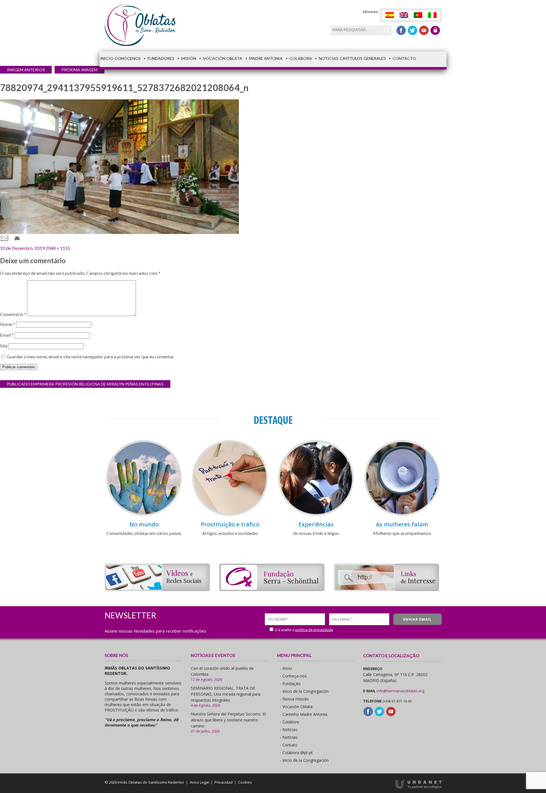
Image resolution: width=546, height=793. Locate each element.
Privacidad (223, 782)
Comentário (13, 314)
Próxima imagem (79, 69)
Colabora (300, 58)
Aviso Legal (199, 782)
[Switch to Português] (418, 15)
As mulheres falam (402, 524)
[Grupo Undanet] (418, 787)
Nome (7, 324)
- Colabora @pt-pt (296, 752)
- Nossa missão (294, 699)
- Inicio (286, 668)
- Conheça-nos (293, 676)
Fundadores (161, 58)
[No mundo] (144, 515)
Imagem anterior (26, 69)
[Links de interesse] (386, 589)
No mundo (144, 524)
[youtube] (424, 30)
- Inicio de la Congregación (304, 691)
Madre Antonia (266, 58)
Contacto (404, 58)
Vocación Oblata (222, 58)
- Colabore (289, 722)
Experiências (316, 524)
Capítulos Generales (363, 58)
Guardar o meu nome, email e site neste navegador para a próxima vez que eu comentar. (90, 356)
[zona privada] (435, 30)
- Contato (288, 745)
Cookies (245, 782)
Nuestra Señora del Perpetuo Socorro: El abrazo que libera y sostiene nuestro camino (228, 720)
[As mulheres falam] (402, 515)
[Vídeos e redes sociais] (157, 589)
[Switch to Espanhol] (389, 15)
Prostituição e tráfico (230, 524)
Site (3, 345)
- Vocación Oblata (296, 706)
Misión (188, 58)
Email (7, 335)
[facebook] (401, 30)
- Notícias (288, 729)
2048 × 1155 (58, 248)
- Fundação (290, 683)
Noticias (328, 58)
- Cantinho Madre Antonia (303, 714)
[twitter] (412, 30)
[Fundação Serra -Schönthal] (271, 589)
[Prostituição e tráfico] (230, 515)
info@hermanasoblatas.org (400, 690)
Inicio (106, 58)
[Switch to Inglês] (404, 15)
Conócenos (128, 58)
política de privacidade (314, 629)
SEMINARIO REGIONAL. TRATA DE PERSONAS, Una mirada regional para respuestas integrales (225, 694)
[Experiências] (316, 515)
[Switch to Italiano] (432, 15)
